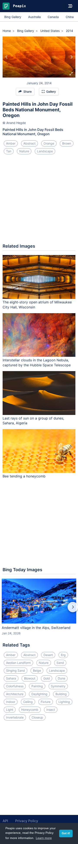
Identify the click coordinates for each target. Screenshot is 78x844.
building (61, 694)
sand (60, 663)
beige (37, 670)
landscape (45, 151)
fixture (45, 702)
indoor (10, 702)
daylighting (39, 694)
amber (10, 143)
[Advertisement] (39, 201)
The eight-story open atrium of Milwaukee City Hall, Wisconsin (37, 304)
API (5, 821)
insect (50, 709)
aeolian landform (18, 663)
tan (8, 151)
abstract (29, 143)
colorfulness (14, 686)
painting (37, 686)
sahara (11, 678)
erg (63, 655)
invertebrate (15, 717)
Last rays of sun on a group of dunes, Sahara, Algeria (33, 420)
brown (66, 143)
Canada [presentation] (53, 17)
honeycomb (29, 709)
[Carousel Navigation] (39, 610)
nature (24, 151)
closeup (37, 717)
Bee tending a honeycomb (24, 476)
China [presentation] (70, 17)
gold (46, 678)
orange (49, 143)
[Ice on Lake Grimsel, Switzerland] (71, 57)
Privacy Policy (26, 821)
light (9, 709)
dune (61, 678)
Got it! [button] (66, 833)
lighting (64, 702)
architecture (14, 694)
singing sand (15, 670)
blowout (29, 678)
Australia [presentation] (34, 17)
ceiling (28, 702)
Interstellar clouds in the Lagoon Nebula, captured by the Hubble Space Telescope (37, 362)
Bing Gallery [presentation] (12, 17)
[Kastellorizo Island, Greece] (7, 57)
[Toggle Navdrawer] (70, 6)
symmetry (58, 686)
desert (48, 655)
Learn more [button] (44, 838)
